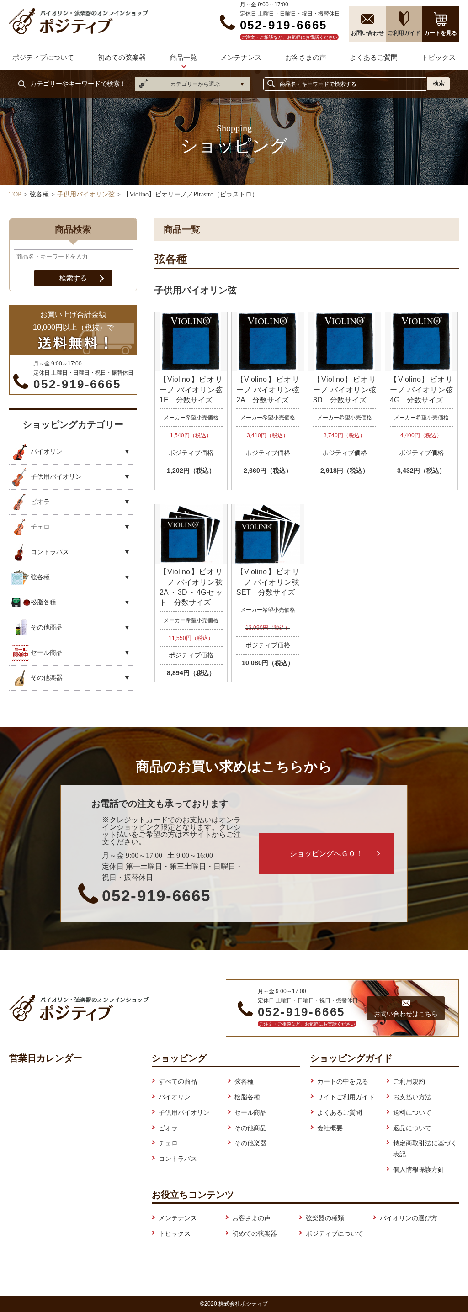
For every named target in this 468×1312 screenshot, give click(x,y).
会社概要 (330, 1128)
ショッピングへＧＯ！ (326, 853)
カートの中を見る (342, 1081)
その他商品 (250, 1128)
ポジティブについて (43, 57)
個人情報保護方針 (418, 1169)
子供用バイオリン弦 (86, 194)
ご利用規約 (409, 1081)
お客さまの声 (305, 57)
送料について (412, 1112)
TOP (15, 194)
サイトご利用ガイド (346, 1096)
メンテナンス (240, 57)
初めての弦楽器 (122, 57)
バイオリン (175, 1096)
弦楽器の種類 (325, 1218)
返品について (412, 1128)
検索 (439, 83)
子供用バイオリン (184, 1112)
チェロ (168, 1143)
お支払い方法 (412, 1096)
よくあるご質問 (374, 57)
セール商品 (250, 1112)
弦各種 (244, 1081)
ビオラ (168, 1128)
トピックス (438, 57)
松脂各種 (247, 1096)
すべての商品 (178, 1081)
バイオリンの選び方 (408, 1218)
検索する (73, 278)
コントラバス (178, 1158)
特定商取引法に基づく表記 (425, 1148)
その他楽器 (250, 1143)
